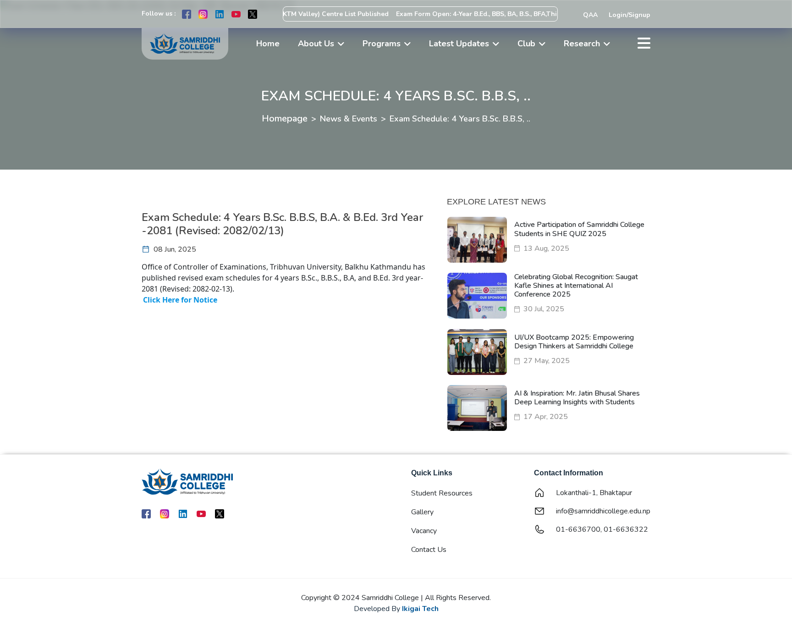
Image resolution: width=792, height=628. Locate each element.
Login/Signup (629, 15)
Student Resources (442, 493)
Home (268, 43)
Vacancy (424, 531)
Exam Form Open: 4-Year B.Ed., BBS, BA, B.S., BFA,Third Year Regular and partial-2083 (511, 14)
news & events (348, 118)
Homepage (285, 118)
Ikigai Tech (420, 609)
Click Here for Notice (180, 300)
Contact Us (428, 550)
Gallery (422, 512)
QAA (590, 15)
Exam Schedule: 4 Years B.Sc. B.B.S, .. (460, 118)
